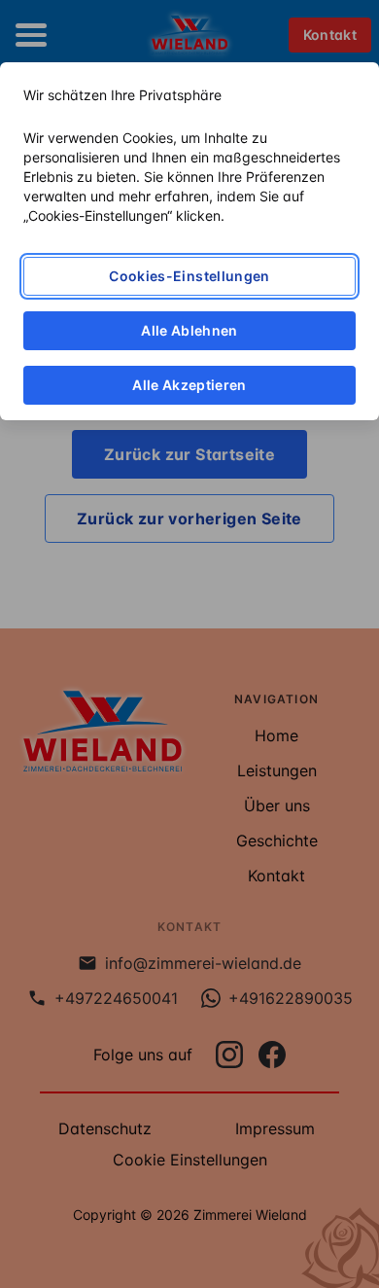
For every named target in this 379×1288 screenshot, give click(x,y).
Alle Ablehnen (189, 330)
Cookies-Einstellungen (189, 276)
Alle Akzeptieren (189, 384)
